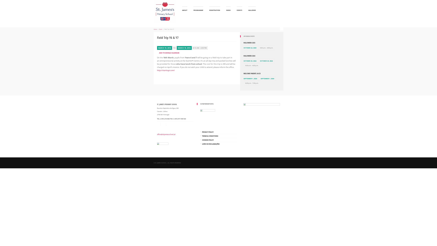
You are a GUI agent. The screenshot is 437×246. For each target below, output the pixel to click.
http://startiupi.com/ (166, 70)
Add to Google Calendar (169, 53)
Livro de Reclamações (211, 144)
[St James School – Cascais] (165, 11)
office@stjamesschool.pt (166, 134)
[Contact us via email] (159, 124)
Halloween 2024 (249, 56)
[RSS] (163, 124)
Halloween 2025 (249, 43)
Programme (198, 10)
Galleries (252, 10)
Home (155, 29)
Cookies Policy (208, 140)
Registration (214, 10)
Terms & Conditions (210, 136)
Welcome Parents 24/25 (252, 73)
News (228, 10)
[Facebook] (169, 124)
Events (239, 10)
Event (160, 29)
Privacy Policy (208, 132)
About (184, 10)
